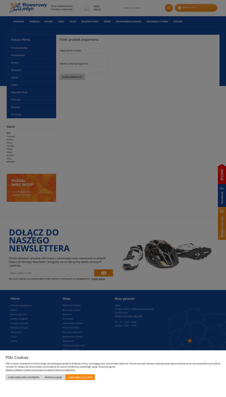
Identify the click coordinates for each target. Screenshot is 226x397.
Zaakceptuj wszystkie (80, 377)
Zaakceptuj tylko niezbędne (23, 377)
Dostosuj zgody (53, 377)
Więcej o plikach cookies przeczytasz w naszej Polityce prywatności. (41, 369)
